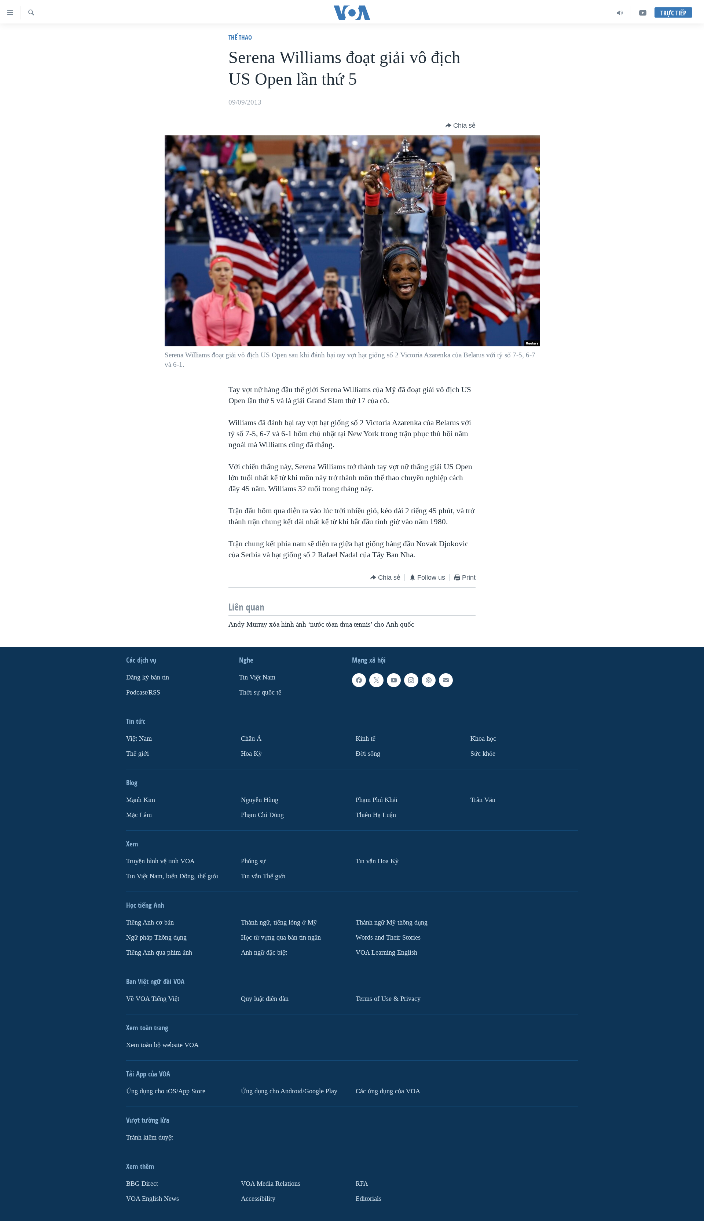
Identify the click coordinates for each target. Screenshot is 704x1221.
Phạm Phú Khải (376, 800)
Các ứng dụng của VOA (388, 1091)
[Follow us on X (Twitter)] (376, 680)
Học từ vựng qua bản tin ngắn (281, 937)
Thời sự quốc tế (260, 692)
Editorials (368, 1198)
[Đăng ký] (446, 680)
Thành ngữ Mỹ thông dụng (392, 922)
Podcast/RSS (143, 692)
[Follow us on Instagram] (411, 680)
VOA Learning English (386, 952)
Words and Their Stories (388, 937)
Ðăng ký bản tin (147, 677)
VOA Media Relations (270, 1183)
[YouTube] (642, 12)
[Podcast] (429, 680)
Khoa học (483, 739)
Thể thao (240, 37)
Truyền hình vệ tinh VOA (160, 861)
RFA (362, 1183)
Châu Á (251, 739)
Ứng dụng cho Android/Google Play (289, 1091)
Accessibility (258, 1198)
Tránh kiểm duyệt (149, 1137)
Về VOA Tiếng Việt (152, 998)
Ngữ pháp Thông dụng (156, 937)
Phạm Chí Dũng (262, 814)
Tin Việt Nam (257, 677)
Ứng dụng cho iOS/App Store (165, 1091)
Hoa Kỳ (251, 754)
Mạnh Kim (140, 800)
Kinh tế (365, 739)
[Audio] (620, 12)
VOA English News (152, 1198)
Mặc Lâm (139, 814)
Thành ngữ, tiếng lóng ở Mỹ (279, 922)
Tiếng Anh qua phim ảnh (159, 952)
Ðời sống (368, 754)
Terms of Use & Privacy (388, 998)
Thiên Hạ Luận (376, 814)
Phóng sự (253, 861)
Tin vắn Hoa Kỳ (377, 861)
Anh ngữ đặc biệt (264, 952)
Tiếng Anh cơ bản (150, 922)
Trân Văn (482, 800)
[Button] (460, 125)
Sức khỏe (482, 754)
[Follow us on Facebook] (359, 680)
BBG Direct (142, 1183)
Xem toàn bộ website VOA (162, 1044)
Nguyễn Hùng (259, 800)
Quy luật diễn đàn (265, 998)
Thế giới (137, 754)
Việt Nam (139, 739)
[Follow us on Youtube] (394, 680)
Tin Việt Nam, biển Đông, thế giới (172, 876)
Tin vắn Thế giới (263, 876)
